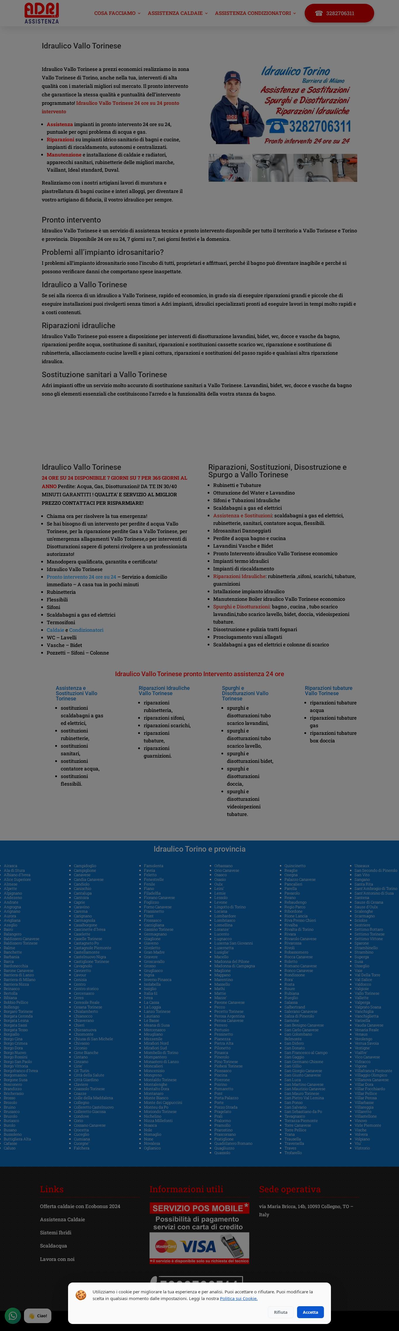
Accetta (310, 1312)
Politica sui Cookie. (239, 1298)
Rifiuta (280, 1312)
